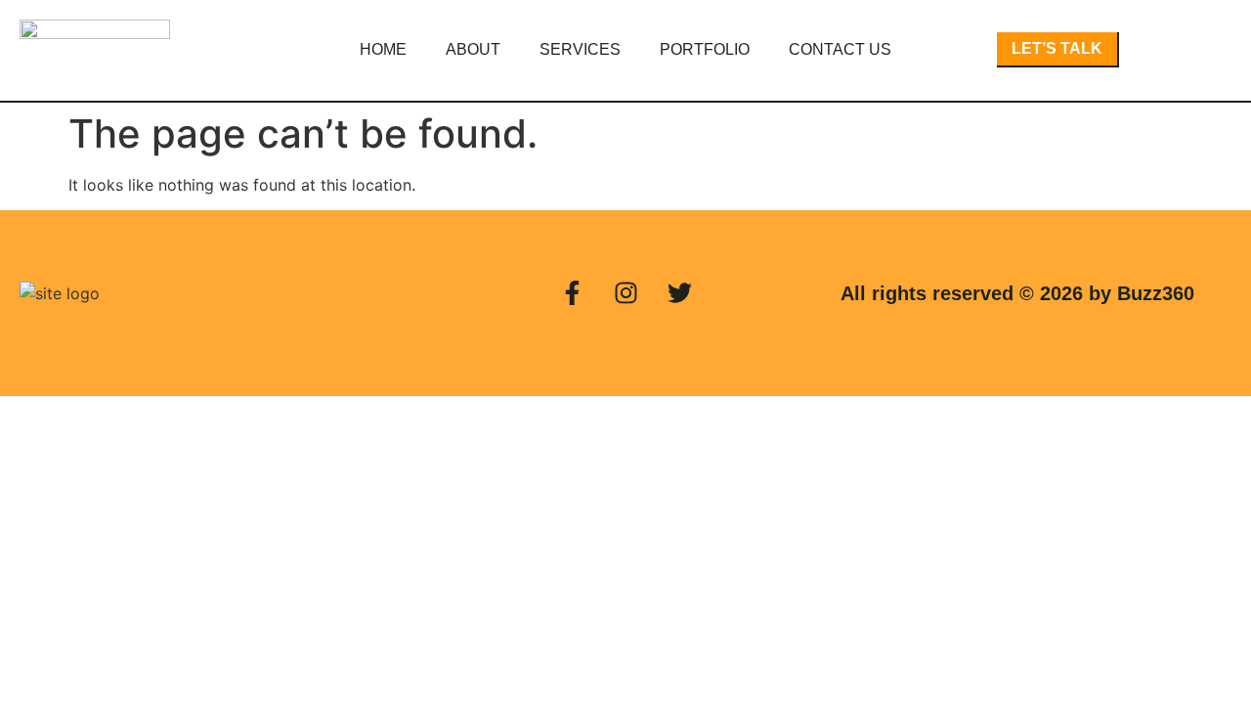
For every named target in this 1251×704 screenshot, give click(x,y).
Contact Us (840, 49)
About (473, 49)
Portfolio (705, 49)
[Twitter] (679, 293)
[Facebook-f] (571, 293)
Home (383, 49)
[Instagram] (625, 293)
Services (580, 49)
